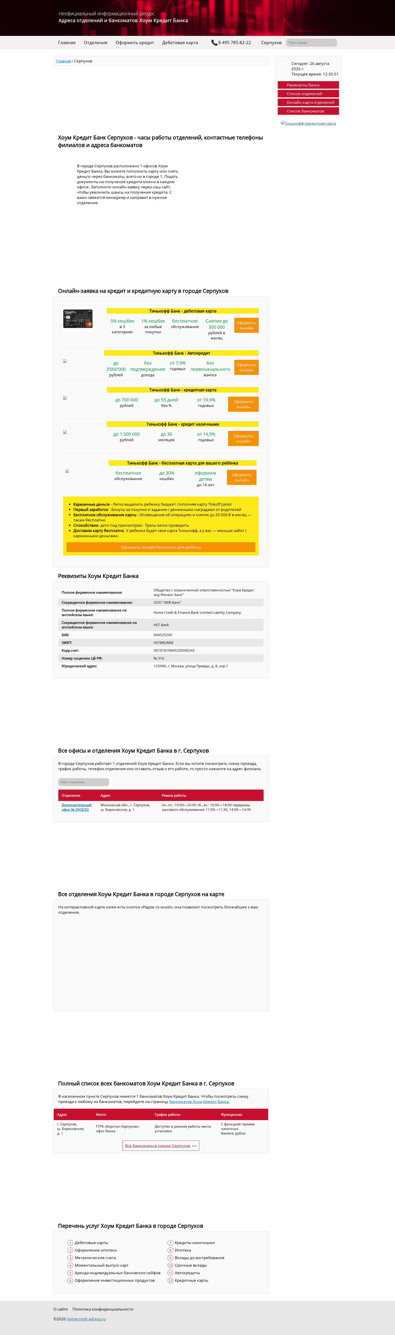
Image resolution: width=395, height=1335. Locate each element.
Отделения (95, 42)
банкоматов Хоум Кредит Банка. (199, 1101)
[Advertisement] (160, 98)
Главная (67, 42)
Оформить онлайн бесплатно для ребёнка (161, 547)
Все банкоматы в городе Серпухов (157, 1145)
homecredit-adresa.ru (86, 1319)
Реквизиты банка (303, 85)
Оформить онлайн (246, 325)
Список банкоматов (305, 111)
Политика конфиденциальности (102, 1309)
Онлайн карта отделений (311, 102)
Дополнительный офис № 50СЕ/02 (77, 807)
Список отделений (304, 93)
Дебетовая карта (180, 42)
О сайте (60, 1309)
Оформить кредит (135, 42)
